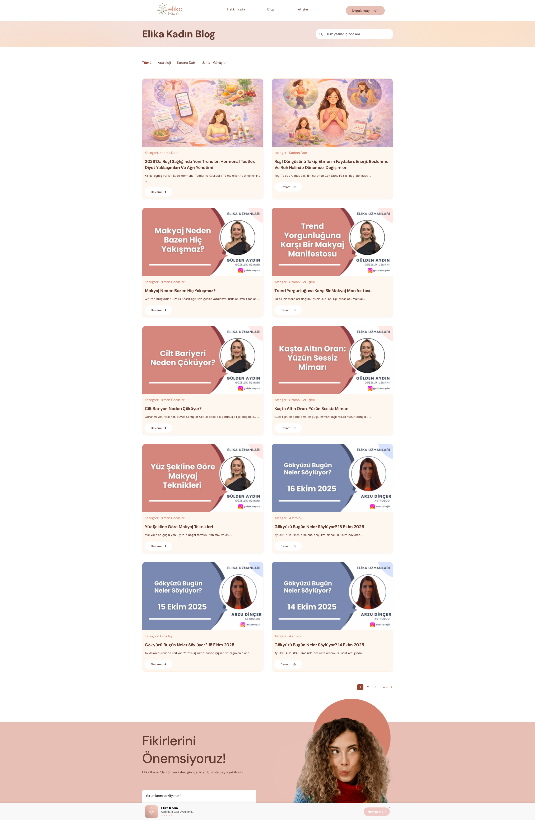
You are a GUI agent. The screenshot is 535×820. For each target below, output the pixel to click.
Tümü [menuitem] (147, 62)
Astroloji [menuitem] (164, 62)
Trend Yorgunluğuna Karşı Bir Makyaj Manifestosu (323, 290)
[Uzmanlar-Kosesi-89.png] (202, 563)
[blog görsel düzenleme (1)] (202, 80)
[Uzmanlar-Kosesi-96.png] (202, 209)
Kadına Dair (168, 153)
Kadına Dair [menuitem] (186, 62)
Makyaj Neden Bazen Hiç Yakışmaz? (180, 290)
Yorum (148, 785)
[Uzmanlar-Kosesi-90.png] (332, 445)
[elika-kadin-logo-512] (169, 5)
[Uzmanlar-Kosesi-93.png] (202, 327)
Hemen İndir (377, 811)
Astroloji (295, 518)
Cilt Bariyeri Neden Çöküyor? (173, 408)
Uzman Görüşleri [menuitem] (215, 62)
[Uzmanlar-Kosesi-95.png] (332, 209)
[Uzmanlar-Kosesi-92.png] (332, 327)
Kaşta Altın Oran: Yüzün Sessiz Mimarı (311, 408)
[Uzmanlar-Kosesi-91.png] (202, 445)
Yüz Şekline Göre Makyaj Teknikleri (179, 526)
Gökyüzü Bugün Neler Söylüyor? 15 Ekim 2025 (189, 645)
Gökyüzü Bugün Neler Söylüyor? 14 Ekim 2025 (319, 645)
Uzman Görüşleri (172, 282)
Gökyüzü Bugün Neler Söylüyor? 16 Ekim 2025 (319, 526)
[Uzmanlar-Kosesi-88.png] (332, 563)
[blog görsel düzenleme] (332, 80)
